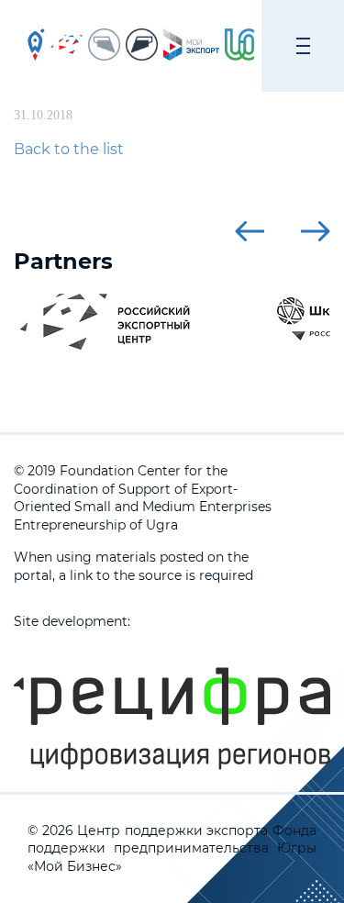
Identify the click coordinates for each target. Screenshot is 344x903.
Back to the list (69, 149)
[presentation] (249, 231)
